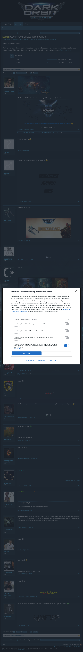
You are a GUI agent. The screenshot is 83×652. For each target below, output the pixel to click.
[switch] (66, 323)
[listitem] (41, 319)
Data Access (41, 360)
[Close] (76, 292)
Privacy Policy (53, 360)
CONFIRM (27, 353)
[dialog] (41, 326)
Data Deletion (30, 360)
